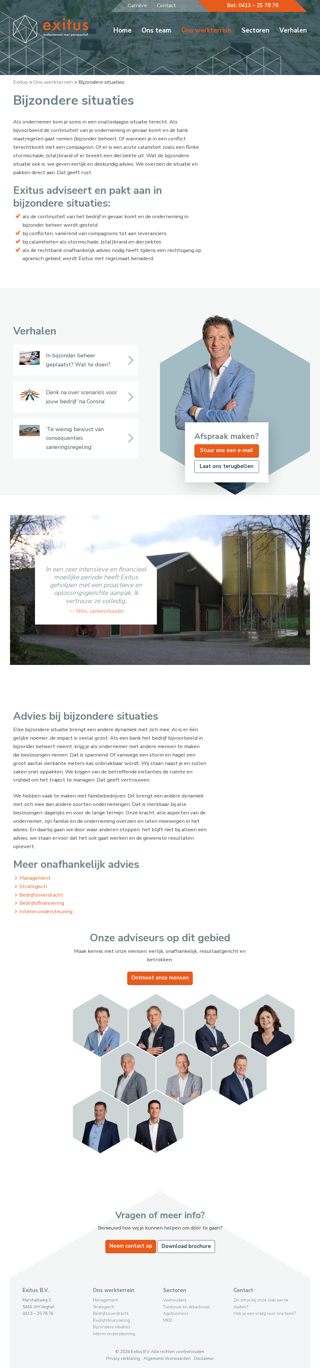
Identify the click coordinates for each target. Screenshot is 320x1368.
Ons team (156, 30)
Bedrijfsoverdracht (41, 894)
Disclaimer (204, 1358)
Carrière (137, 5)
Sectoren (255, 30)
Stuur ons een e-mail (226, 450)
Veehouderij (174, 1300)
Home (122, 30)
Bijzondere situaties (111, 1327)
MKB (167, 1320)
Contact (166, 5)
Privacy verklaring (123, 1358)
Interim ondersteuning (45, 911)
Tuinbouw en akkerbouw (186, 1307)
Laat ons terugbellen (226, 466)
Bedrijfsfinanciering (41, 903)
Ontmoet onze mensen (160, 977)
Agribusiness (175, 1313)
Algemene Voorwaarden (167, 1358)
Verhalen (293, 30)
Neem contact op (130, 1246)
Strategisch (33, 886)
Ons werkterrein (206, 30)
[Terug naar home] (50, 41)
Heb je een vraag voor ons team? (264, 1313)
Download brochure (186, 1246)
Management (35, 878)
